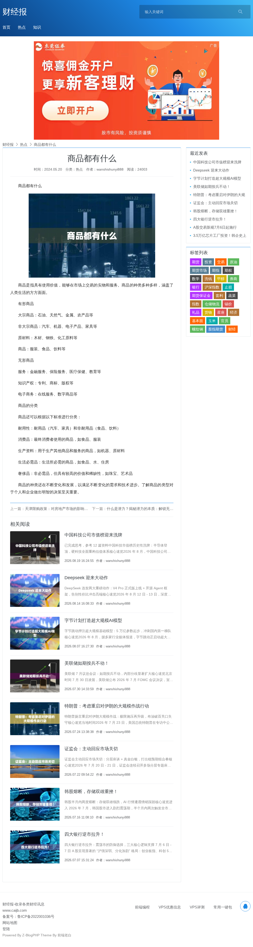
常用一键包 (222, 907)
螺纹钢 (197, 329)
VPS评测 (197, 907)
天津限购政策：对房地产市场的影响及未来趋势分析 (67, 509)
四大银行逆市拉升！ (84, 834)
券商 (233, 279)
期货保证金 (201, 295)
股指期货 (215, 329)
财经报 (14, 11)
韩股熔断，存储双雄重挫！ (91, 791)
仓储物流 (212, 304)
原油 (233, 262)
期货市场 (199, 270)
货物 (208, 312)
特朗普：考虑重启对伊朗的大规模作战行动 (106, 706)
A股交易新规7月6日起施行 (215, 227)
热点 (22, 27)
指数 (195, 304)
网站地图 (9, 923)
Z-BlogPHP (31, 935)
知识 (37, 27)
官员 (224, 321)
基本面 (197, 321)
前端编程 (142, 907)
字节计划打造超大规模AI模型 (93, 620)
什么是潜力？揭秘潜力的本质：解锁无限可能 (144, 509)
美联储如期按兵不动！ (86, 663)
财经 (232, 329)
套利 (219, 295)
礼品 (195, 312)
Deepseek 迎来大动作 (86, 577)
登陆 (6, 929)
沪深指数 (212, 287)
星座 (221, 312)
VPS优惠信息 (170, 907)
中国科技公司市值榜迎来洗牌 (93, 534)
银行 (195, 287)
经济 (233, 312)
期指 (215, 270)
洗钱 (208, 279)
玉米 (212, 321)
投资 (208, 262)
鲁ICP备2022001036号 (35, 916)
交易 (221, 262)
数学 (195, 279)
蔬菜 (232, 295)
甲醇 (221, 279)
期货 (195, 262)
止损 (228, 287)
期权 (228, 270)
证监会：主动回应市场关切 (91, 748)
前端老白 (64, 935)
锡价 (228, 304)
